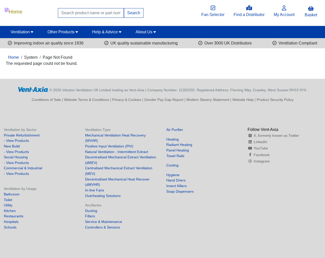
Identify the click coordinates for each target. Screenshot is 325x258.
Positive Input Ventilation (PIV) (109, 146)
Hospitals (11, 222)
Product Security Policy (275, 100)
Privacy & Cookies (126, 100)
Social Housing (16, 157)
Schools (10, 227)
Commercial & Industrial (23, 168)
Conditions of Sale (46, 100)
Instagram (262, 161)
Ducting (91, 211)
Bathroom (12, 194)
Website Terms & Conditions (86, 100)
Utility (8, 205)
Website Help (243, 100)
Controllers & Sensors (102, 227)
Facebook (262, 155)
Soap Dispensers (180, 191)
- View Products (16, 141)
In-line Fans (94, 190)
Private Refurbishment (22, 135)
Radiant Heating (179, 145)
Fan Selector (212, 14)
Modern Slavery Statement (207, 100)
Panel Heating (177, 150)
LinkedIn (260, 142)
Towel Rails (175, 156)
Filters (90, 216)
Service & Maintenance (103, 222)
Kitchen (10, 211)
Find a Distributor (249, 14)
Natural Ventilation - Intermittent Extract (116, 152)
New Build (12, 146)
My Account (284, 14)
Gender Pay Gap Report (163, 100)
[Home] (13, 10)
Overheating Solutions (103, 196)
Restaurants (13, 216)
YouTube (261, 148)
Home (13, 57)
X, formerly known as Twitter (276, 135)
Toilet (8, 200)
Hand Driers (176, 180)
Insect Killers (176, 186)
